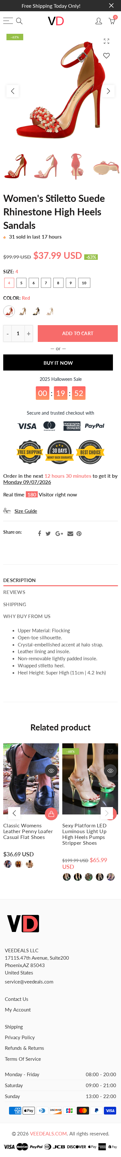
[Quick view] (51, 770)
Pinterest (78, 534)
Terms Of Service (23, 1059)
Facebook (39, 534)
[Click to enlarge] (106, 41)
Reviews (14, 592)
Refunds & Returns (24, 1048)
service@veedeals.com (29, 981)
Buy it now (58, 363)
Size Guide (26, 511)
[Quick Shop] (51, 813)
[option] (60, 91)
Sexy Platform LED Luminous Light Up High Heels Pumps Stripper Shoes (84, 834)
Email (70, 534)
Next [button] (108, 91)
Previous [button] (12, 91)
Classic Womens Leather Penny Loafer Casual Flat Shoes (28, 831)
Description (19, 580)
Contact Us (16, 999)
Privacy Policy (20, 1037)
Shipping (14, 604)
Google (59, 534)
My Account (18, 1009)
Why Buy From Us (26, 616)
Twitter (48, 534)
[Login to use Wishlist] (106, 55)
